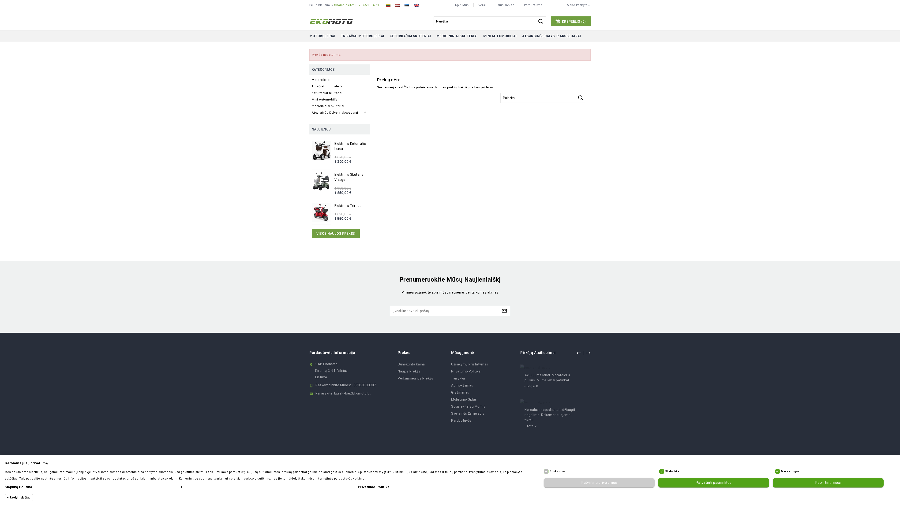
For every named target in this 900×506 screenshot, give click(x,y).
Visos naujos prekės (335, 233)
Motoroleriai (322, 36)
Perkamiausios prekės (415, 378)
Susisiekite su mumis (468, 406)
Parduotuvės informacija (332, 352)
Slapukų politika (18, 487)
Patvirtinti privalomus (599, 483)
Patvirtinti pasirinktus (713, 483)
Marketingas (790, 471)
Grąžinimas (460, 392)
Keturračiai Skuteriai (410, 36)
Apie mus (462, 5)
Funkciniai (557, 471)
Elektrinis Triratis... (349, 206)
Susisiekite (506, 5)
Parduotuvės (533, 5)
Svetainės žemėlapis (467, 413)
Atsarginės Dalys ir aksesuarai (551, 36)
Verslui (483, 5)
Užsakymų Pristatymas (469, 364)
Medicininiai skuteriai (457, 36)
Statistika (672, 471)
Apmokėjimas (462, 385)
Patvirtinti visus (828, 483)
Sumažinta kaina (411, 364)
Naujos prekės (409, 371)
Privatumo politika (466, 371)
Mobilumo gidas (464, 399)
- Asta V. (531, 426)
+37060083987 (364, 385)
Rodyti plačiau (20, 497)
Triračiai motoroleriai (362, 36)
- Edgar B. (532, 386)
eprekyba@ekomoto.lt (352, 393)
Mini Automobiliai (500, 36)
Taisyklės (458, 378)
